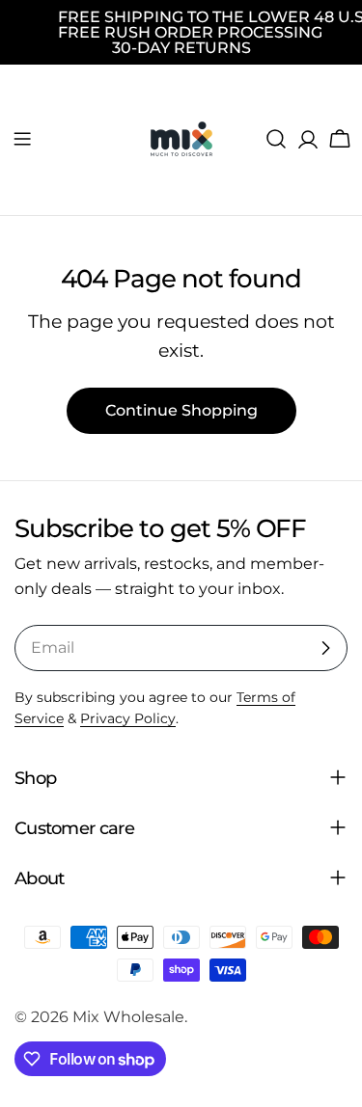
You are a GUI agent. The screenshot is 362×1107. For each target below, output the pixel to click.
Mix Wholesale (128, 1017)
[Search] (276, 139)
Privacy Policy (128, 718)
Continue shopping (181, 410)
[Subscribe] (325, 648)
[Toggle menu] (22, 139)
